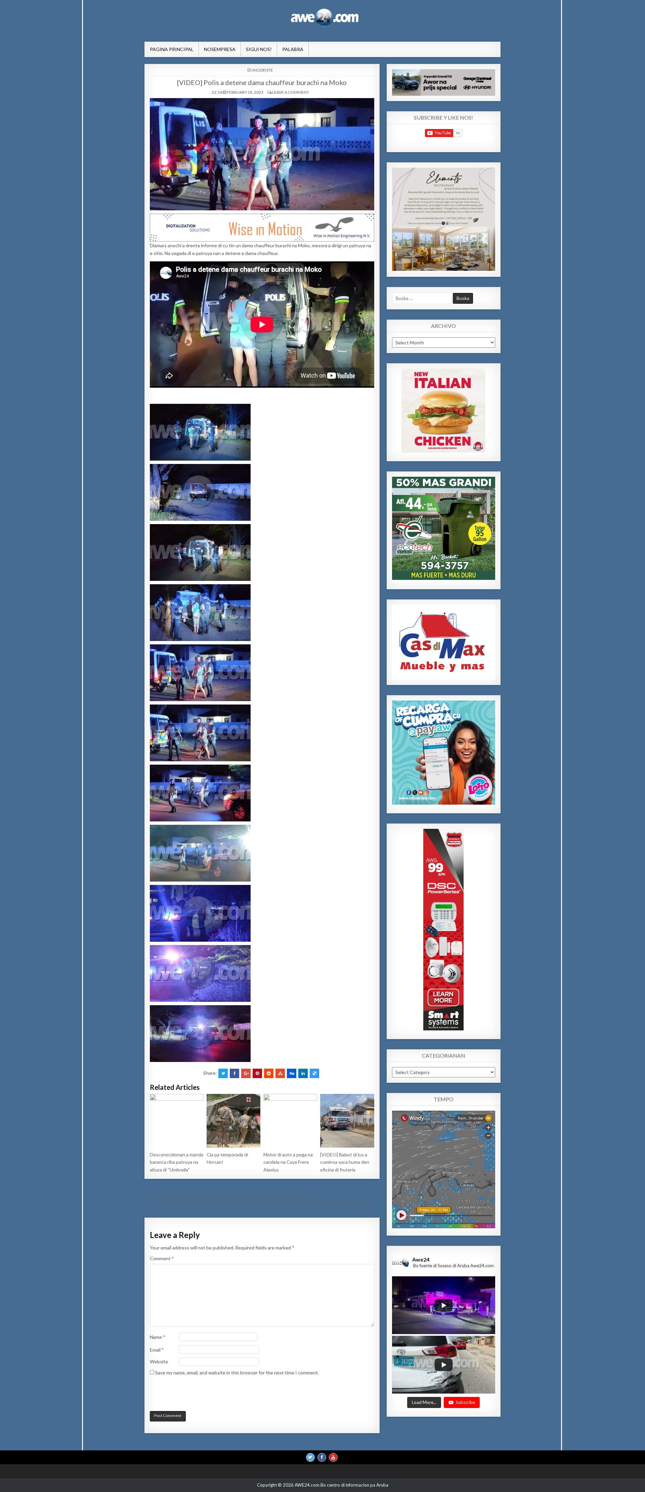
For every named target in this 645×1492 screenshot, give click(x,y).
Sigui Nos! (259, 49)
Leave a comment (290, 92)
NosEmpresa (219, 49)
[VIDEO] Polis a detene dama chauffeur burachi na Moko (262, 82)
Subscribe (465, 1402)
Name (157, 1337)
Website (159, 1361)
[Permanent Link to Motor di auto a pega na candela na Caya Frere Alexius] (290, 1121)
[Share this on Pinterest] (257, 1073)
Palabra (292, 49)
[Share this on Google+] (246, 1073)
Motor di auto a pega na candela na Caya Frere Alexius (288, 1162)
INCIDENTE (263, 70)
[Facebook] (321, 1457)
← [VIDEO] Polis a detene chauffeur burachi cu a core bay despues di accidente (227, 1196)
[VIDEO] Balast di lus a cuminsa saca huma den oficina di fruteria (344, 1162)
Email (157, 1350)
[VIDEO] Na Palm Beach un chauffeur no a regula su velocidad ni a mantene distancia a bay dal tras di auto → (267, 1203)
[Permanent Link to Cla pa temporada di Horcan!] (233, 1121)
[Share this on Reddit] (268, 1073)
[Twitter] (310, 1457)
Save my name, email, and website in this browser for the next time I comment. (237, 1372)
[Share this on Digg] (291, 1073)
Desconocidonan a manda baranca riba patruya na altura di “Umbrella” (176, 1162)
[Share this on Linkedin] (303, 1073)
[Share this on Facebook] (234, 1073)
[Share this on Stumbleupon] (280, 1073)
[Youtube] (333, 1457)
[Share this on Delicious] (314, 1073)
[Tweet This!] (223, 1073)
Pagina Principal (172, 49)
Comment (162, 1258)
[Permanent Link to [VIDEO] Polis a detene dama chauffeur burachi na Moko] (262, 154)
